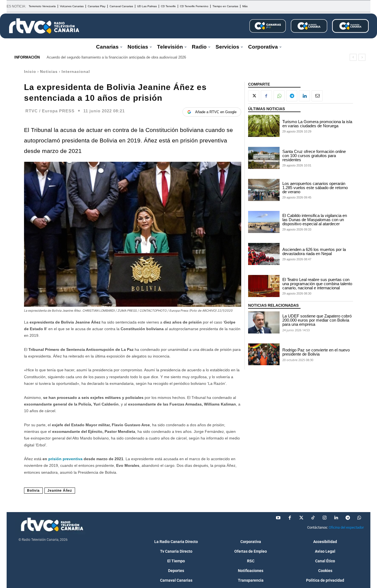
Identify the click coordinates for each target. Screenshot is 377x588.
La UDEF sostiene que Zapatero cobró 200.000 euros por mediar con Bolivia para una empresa (317, 320)
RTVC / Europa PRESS (50, 111)
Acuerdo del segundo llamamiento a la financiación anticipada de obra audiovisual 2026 (116, 57)
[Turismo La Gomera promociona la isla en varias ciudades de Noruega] (264, 126)
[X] (253, 95)
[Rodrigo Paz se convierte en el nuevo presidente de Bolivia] (264, 354)
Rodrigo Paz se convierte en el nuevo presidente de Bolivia (316, 352)
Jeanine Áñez (59, 490)
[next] (362, 57)
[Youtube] (278, 517)
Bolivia (33, 490)
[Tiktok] (313, 517)
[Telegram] (291, 95)
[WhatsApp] (279, 95)
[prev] (353, 57)
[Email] (317, 95)
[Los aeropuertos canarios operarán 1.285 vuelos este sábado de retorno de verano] (264, 190)
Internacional (76, 71)
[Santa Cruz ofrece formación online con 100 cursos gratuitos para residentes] (264, 158)
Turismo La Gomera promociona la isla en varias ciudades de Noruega (317, 123)
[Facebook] (266, 95)
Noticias (49, 71)
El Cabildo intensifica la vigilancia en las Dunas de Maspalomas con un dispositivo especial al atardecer (314, 219)
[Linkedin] (304, 95)
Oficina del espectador (346, 527)
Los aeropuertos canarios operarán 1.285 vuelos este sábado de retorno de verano (315, 187)
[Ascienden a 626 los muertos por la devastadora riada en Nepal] (264, 254)
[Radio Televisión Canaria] (44, 26)
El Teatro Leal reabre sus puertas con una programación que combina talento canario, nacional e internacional (317, 283)
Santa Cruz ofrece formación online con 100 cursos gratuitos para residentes (314, 155)
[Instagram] (324, 517)
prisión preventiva (66, 459)
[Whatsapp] (359, 517)
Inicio (30, 71)
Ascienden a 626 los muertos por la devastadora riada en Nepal (314, 251)
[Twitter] (301, 517)
